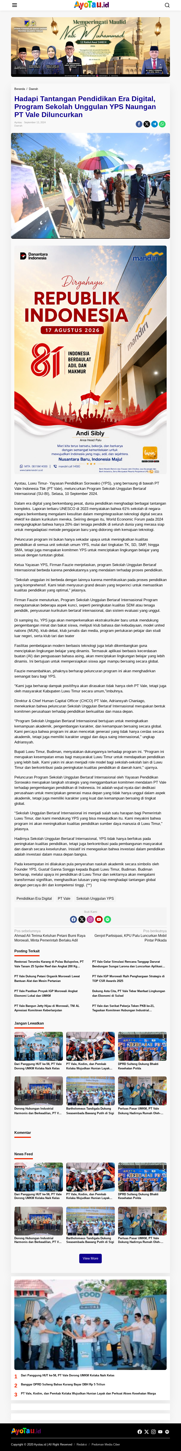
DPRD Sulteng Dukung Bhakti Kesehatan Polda (138, 1066)
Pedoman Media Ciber (106, 1444)
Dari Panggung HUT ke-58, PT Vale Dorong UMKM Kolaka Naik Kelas (38, 1066)
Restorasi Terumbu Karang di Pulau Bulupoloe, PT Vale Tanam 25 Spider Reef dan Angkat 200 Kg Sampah (49, 964)
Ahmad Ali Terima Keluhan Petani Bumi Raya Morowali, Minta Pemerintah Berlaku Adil (49, 935)
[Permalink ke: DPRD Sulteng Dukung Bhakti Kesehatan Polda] (142, 1046)
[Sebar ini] (139, 124)
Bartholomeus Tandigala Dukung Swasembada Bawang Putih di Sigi (90, 1111)
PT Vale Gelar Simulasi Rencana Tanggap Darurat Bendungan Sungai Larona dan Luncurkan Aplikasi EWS (127, 964)
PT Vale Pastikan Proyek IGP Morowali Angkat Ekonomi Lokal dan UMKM (45, 993)
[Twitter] (81, 919)
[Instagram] (90, 919)
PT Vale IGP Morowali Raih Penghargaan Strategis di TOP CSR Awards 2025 (128, 979)
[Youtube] (99, 919)
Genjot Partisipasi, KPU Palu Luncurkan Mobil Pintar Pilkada (130, 935)
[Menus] (14, 5)
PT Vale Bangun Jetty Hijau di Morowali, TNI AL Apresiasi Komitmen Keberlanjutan (46, 1008)
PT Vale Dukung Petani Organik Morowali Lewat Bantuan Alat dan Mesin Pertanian (47, 979)
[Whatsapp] (162, 124)
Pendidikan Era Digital (34, 898)
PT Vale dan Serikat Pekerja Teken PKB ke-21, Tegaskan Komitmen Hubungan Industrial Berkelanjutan (123, 1008)
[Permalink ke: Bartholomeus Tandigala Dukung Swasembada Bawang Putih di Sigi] (90, 1090)
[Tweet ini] (146, 124)
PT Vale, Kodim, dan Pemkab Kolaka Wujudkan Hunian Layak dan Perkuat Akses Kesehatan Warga (87, 1066)
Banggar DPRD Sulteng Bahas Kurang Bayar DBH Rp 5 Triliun (63, 1384)
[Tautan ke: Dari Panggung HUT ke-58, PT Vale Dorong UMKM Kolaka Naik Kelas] (90, 1325)
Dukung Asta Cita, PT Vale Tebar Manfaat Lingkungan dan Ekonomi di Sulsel (128, 993)
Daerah (18, 125)
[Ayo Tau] (91, 5)
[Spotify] (107, 919)
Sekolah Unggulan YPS (95, 898)
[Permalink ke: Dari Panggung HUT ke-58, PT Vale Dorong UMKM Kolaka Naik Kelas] (38, 1046)
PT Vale (64, 898)
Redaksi (82, 1444)
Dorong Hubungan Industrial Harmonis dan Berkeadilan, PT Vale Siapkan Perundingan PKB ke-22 (38, 1111)
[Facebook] (73, 919)
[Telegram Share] (154, 124)
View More (90, 1258)
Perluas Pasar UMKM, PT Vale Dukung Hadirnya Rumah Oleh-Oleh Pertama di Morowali (139, 1111)
